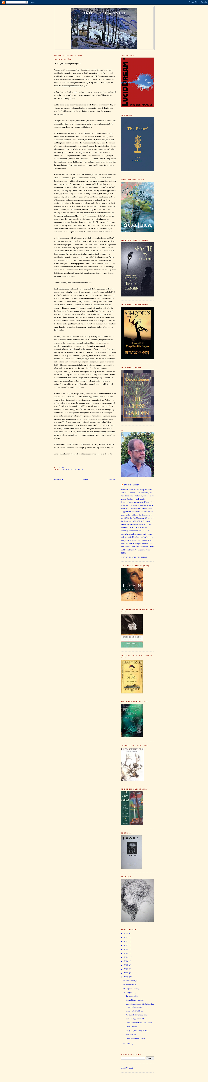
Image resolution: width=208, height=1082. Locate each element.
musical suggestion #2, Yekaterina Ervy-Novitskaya (140, 1005)
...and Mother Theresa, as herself (139, 1022)
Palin (80, 469)
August (129, 992)
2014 (126, 961)
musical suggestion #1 (135, 1018)
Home (85, 479)
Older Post (112, 479)
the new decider (132, 996)
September (131, 988)
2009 (126, 973)
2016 (126, 957)
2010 (126, 969)
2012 (126, 965)
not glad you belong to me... (137, 1030)
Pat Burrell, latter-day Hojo (137, 1014)
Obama (73, 469)
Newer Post (58, 479)
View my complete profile (134, 557)
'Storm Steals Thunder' (135, 1000)
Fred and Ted (131, 1034)
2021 (126, 949)
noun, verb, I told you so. (136, 1010)
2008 (126, 977)
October (129, 984)
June (128, 1043)
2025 (126, 937)
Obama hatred (131, 1026)
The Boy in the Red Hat (135, 1038)
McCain (65, 469)
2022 (126, 945)
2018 (126, 953)
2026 (126, 933)
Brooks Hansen (104, 12)
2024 (126, 941)
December (130, 980)
